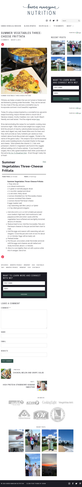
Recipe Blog (43, 26)
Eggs (33, 265)
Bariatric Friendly (16, 265)
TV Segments (59, 26)
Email (3, 341)
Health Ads (71, 32)
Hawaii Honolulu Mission (11, 26)
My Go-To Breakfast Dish (17, 153)
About (69, 26)
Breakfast (27, 265)
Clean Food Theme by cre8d (36, 483)
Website (4, 351)
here (38, 119)
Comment (5, 308)
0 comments (5, 40)
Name (3, 332)
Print (44, 162)
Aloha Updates (30, 26)
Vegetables (40, 265)
